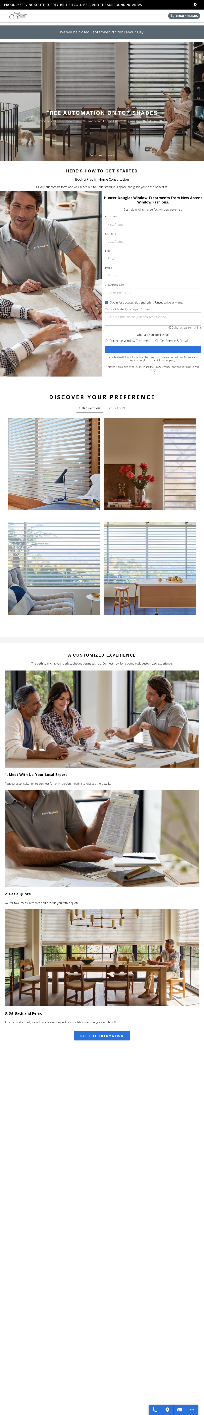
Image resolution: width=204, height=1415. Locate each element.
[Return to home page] (21, 16)
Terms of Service (191, 367)
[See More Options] (192, 1410)
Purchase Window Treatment (130, 341)
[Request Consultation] (180, 1410)
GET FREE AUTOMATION (102, 1036)
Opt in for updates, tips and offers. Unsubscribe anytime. (146, 302)
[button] (4, 16)
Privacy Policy (169, 367)
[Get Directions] (167, 1410)
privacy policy (168, 360)
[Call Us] (155, 1410)
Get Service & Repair (174, 341)
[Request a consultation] (153, 349)
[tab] (90, 409)
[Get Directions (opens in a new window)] (195, 5)
